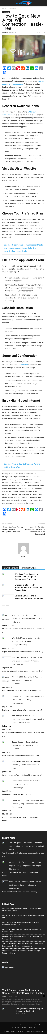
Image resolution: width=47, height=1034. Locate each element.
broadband (23, 364)
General (37, 1025)
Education (23, 1025)
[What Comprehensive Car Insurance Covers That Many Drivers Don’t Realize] (23, 976)
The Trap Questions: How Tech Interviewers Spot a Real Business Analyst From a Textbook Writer (22, 945)
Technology (12, 8)
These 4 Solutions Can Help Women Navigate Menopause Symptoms (12, 529)
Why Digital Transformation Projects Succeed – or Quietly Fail (23, 916)
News (30, 1025)
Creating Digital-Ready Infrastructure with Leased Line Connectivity (28, 587)
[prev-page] (3, 606)
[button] (4, 3)
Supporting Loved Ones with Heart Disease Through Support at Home (21, 952)
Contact (7, 1025)
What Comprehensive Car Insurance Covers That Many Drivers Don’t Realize (22, 909)
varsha (6, 32)
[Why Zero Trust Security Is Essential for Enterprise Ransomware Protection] (8, 577)
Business (15, 1025)
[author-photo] (23, 554)
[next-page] (7, 606)
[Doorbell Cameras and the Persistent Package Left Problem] (8, 598)
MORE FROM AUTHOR (29, 568)
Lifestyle (24, 1027)
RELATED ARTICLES (11, 568)
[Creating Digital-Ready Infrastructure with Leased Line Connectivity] (8, 587)
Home (4, 8)
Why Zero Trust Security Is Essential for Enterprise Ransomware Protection (26, 576)
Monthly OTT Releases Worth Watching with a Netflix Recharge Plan (21, 931)
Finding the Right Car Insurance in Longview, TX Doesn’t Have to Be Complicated (35, 530)
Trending (32, 1027)
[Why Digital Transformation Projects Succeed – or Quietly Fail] (8, 1012)
